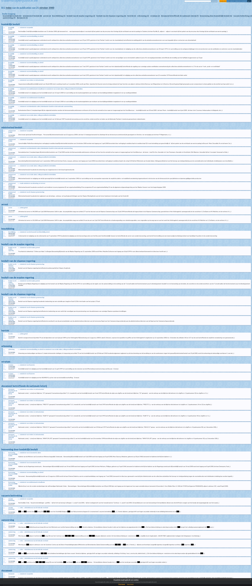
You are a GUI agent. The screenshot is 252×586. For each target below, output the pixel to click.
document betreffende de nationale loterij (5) (180, 16)
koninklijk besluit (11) (12, 16)
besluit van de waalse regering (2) (81, 16)
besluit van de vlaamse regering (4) (111, 16)
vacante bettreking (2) (242, 16)
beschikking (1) (58, 16)
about (232, 1)
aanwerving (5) (9, 18)
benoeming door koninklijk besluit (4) (216, 16)
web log (237, 1)
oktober (43, 7)
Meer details (130, 584)
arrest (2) (47, 16)
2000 (51, 7)
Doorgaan (121, 584)
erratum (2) (155, 16)
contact (244, 1)
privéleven (223, 1)
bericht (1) (131, 16)
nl (248, 1)
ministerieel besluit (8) (32, 16)
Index (9, 7)
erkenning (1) (143, 16)
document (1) (22, 18)
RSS (228, 1)
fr (250, 1)
